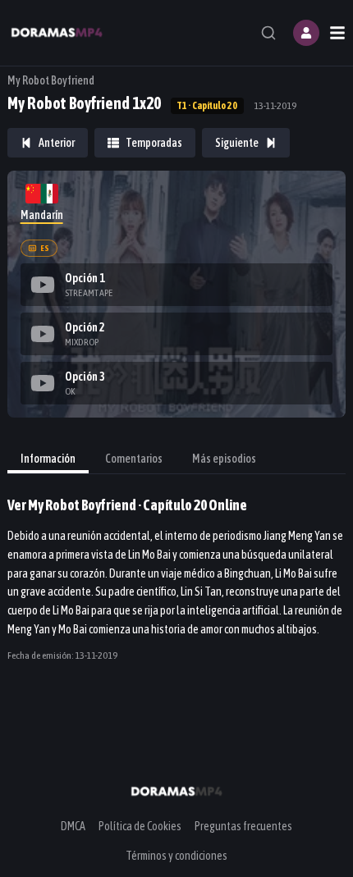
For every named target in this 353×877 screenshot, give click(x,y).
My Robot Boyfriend (50, 80)
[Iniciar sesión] (306, 33)
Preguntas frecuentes (243, 826)
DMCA (73, 826)
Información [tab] (48, 458)
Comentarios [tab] (134, 458)
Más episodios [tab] (224, 458)
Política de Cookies (140, 826)
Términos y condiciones (176, 855)
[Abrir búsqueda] (268, 33)
